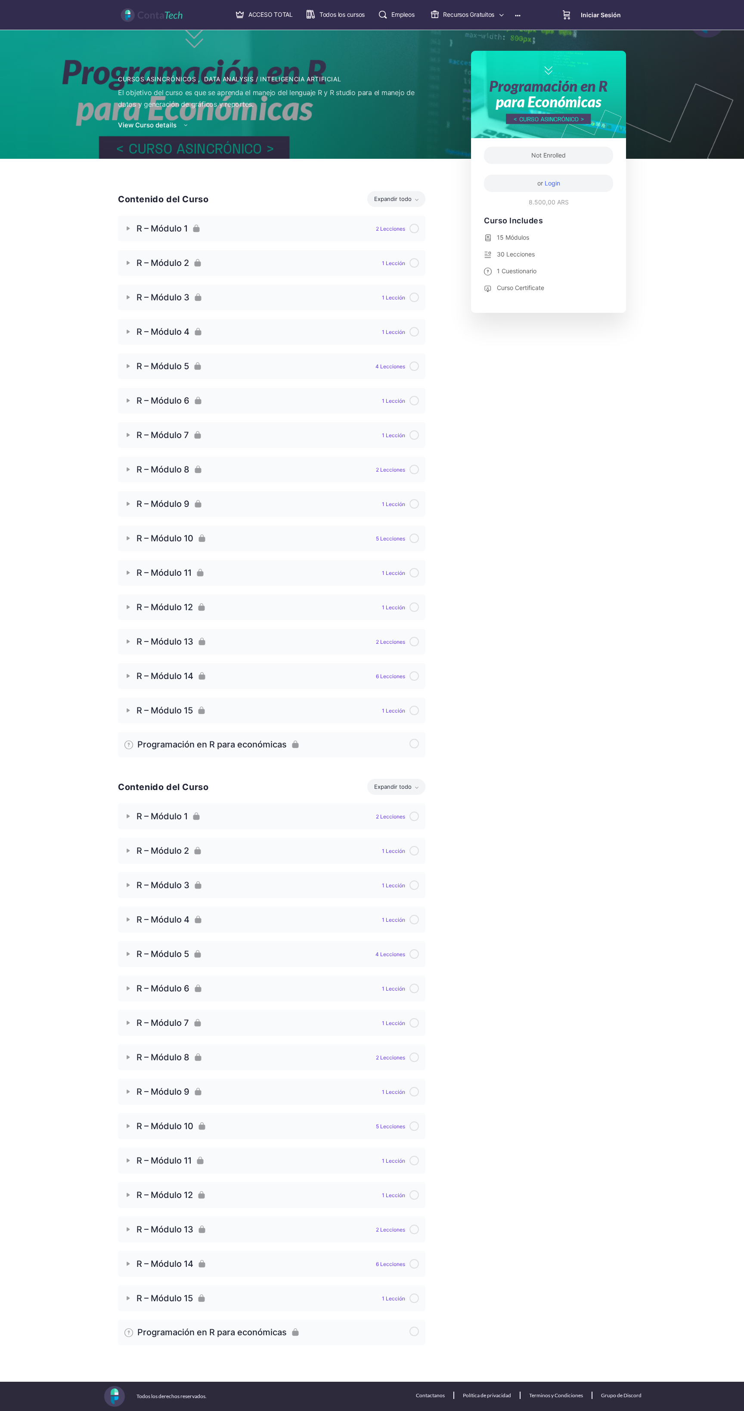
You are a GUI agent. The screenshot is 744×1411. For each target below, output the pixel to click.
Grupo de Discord (621, 1395)
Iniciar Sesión (601, 15)
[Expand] (128, 228)
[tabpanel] (271, 465)
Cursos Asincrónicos (158, 79)
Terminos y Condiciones (556, 1395)
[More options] (518, 15)
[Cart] (566, 15)
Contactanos (430, 1395)
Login (552, 183)
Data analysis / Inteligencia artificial (272, 79)
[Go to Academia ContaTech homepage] (151, 14)
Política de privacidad (487, 1395)
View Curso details (148, 125)
